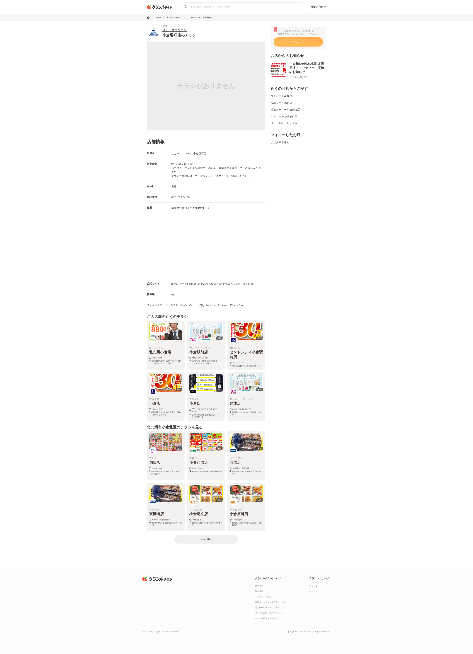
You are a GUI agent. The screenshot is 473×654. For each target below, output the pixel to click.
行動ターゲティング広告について (270, 602)
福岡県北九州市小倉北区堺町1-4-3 (191, 207)
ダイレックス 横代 (281, 95)
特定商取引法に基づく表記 (267, 607)
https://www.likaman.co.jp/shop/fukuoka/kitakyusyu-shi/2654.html (212, 283)
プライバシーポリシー (265, 596)
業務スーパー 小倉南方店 (285, 109)
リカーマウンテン (174, 30)
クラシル (313, 586)
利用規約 (259, 591)
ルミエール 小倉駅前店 (284, 116)
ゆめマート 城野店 (281, 102)
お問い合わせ (318, 6)
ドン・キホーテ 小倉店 (284, 123)
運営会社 (259, 586)
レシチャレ (314, 591)
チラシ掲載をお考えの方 (266, 618)
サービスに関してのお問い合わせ (270, 613)
